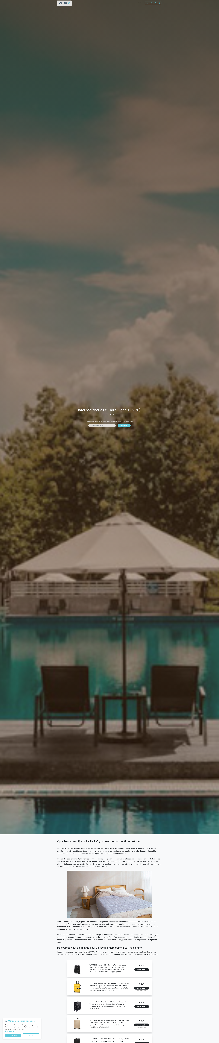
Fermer (31, 1035)
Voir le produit (141, 969)
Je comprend (13, 1035)
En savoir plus (9, 1031)
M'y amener (124, 425)
